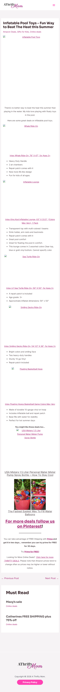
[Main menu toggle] (54, 5)
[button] (30, 682)
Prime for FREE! (31, 551)
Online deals (35, 32)
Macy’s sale (14, 602)
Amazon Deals (9, 32)
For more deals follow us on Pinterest (30, 524)
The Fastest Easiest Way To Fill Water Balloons (30, 513)
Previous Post (10, 578)
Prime (50, 539)
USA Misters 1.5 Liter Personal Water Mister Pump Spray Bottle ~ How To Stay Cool (30, 474)
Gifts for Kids (23, 32)
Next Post (52, 578)
